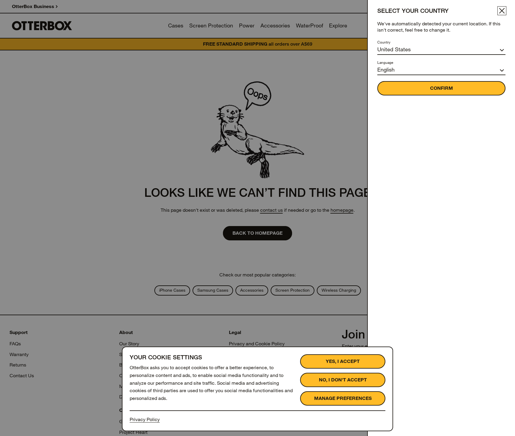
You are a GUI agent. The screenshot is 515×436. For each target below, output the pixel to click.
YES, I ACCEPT (343, 361)
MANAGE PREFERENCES (343, 398)
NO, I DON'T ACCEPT (343, 380)
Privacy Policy (145, 419)
